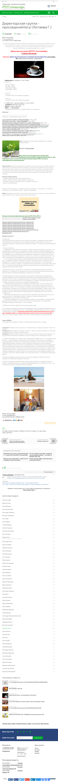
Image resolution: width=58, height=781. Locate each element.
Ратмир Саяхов (6, 566)
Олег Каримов (6, 557)
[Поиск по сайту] (53, 12)
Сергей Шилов (6, 631)
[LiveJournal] (20, 420)
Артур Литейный (6, 544)
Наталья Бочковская (7, 563)
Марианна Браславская (8, 665)
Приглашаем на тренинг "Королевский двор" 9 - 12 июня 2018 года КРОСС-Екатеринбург (16, 454)
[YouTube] (30, 731)
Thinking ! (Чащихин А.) (42, 441)
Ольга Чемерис (6, 534)
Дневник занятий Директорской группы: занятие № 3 (18, 223)
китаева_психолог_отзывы (27, 431)
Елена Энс (5, 637)
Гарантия (37, 753)
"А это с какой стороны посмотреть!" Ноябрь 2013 (17, 130)
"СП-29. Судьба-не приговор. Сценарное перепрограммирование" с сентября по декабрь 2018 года (40, 455)
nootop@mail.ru (6, 751)
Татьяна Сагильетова (8, 668)
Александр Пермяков (8, 512)
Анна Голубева (6, 606)
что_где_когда (41, 431)
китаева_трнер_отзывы (10, 431)
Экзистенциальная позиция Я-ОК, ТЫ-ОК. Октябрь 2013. (15, 132)
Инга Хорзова (6, 640)
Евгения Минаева (7, 619)
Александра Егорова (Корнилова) (11, 616)
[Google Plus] (22, 420)
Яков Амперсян (6, 572)
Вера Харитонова (7, 588)
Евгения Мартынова (7, 581)
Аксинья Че (5, 594)
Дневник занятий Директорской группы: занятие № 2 (18, 222)
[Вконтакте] (17, 731)
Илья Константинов (7, 509)
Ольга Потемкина (7, 578)
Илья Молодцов (6, 569)
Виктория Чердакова (8, 515)
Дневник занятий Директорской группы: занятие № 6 (18, 228)
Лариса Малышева (7, 603)
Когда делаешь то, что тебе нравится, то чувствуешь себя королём (18, 133)
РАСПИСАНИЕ (15, 107)
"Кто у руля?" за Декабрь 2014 (11, 129)
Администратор (6, 628)
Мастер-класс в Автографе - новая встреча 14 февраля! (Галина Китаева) (15, 459)
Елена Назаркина (7, 643)
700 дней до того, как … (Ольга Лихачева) (14, 121)
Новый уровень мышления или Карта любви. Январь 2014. (19, 127)
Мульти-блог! (6, 537)
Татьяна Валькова (7, 646)
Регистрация (27, 490)
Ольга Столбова (6, 575)
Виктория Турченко (7, 625)
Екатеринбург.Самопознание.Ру (11, 765)
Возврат (37, 751)
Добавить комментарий (15, 468)
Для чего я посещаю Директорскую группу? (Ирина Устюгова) (21, 124)
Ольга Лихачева (6, 656)
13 (55, 16)
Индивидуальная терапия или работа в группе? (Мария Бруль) (21, 122)
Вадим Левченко (6, 585)
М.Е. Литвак (5, 518)
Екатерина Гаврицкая (8, 653)
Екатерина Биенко (7, 622)
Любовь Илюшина (7, 547)
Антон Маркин (6, 521)
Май (53, 16)
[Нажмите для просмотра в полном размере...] (29, 69)
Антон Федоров (6, 506)
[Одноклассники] (17, 420)
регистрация (51, 56)
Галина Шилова (6, 612)
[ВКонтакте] (14, 420)
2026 (49, 16)
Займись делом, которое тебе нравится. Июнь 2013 (14, 135)
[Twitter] (15, 420)
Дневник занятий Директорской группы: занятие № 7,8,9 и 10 (20, 229)
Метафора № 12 (7, 233)
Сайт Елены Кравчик (8, 768)
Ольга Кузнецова (7, 659)
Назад (4, 16)
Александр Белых (7, 541)
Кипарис (4, 772)
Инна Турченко (6, 600)
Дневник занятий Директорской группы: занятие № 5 (18, 226)
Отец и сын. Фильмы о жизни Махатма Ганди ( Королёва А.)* (17, 442)
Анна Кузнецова (6, 551)
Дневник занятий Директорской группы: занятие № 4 (18, 225)
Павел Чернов (6, 560)
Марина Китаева (6, 662)
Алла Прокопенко (7, 597)
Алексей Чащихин (7, 528)
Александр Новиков (7, 650)
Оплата (36, 748)
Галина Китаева (30, 148)
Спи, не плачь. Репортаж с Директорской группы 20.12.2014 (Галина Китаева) (25, 126)
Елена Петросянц (7, 554)
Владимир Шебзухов (8, 609)
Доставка (37, 749)
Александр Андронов (8, 591)
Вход (33, 490)
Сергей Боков (6, 634)
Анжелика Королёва (8, 531)
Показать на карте (21, 756)
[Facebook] (20, 731)
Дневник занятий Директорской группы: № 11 (15, 231)
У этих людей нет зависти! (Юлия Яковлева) (15, 119)
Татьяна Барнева (6, 525)
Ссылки (20, 763)
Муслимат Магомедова (8, 671)
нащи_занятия (7, 432)
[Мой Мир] (18, 420)
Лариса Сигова (6, 503)
